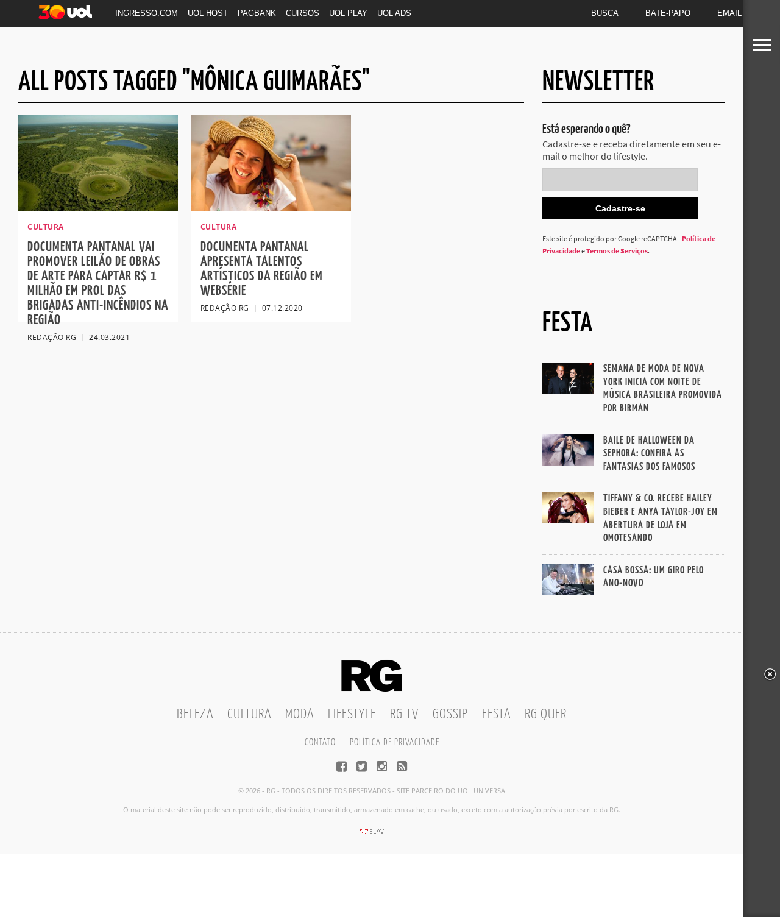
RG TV (404, 714)
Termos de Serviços (617, 250)
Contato (320, 742)
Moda (299, 714)
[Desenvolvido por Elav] (371, 835)
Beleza (195, 714)
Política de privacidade (394, 742)
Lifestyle (352, 714)
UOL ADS (394, 13)
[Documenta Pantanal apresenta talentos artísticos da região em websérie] (271, 208)
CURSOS (302, 13)
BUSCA (605, 13)
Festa (496, 714)
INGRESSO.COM (146, 13)
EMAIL (729, 13)
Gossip (450, 714)
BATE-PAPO (667, 13)
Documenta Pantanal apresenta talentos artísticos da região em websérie (261, 269)
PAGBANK (257, 13)
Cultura (249, 714)
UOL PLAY (348, 13)
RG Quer (546, 714)
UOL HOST (208, 13)
